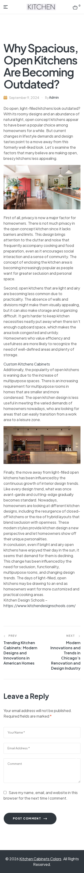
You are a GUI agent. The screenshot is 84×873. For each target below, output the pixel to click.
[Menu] (7, 7)
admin (54, 97)
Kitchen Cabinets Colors (40, 858)
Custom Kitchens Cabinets (27, 364)
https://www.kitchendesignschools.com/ (40, 605)
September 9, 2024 (24, 97)
